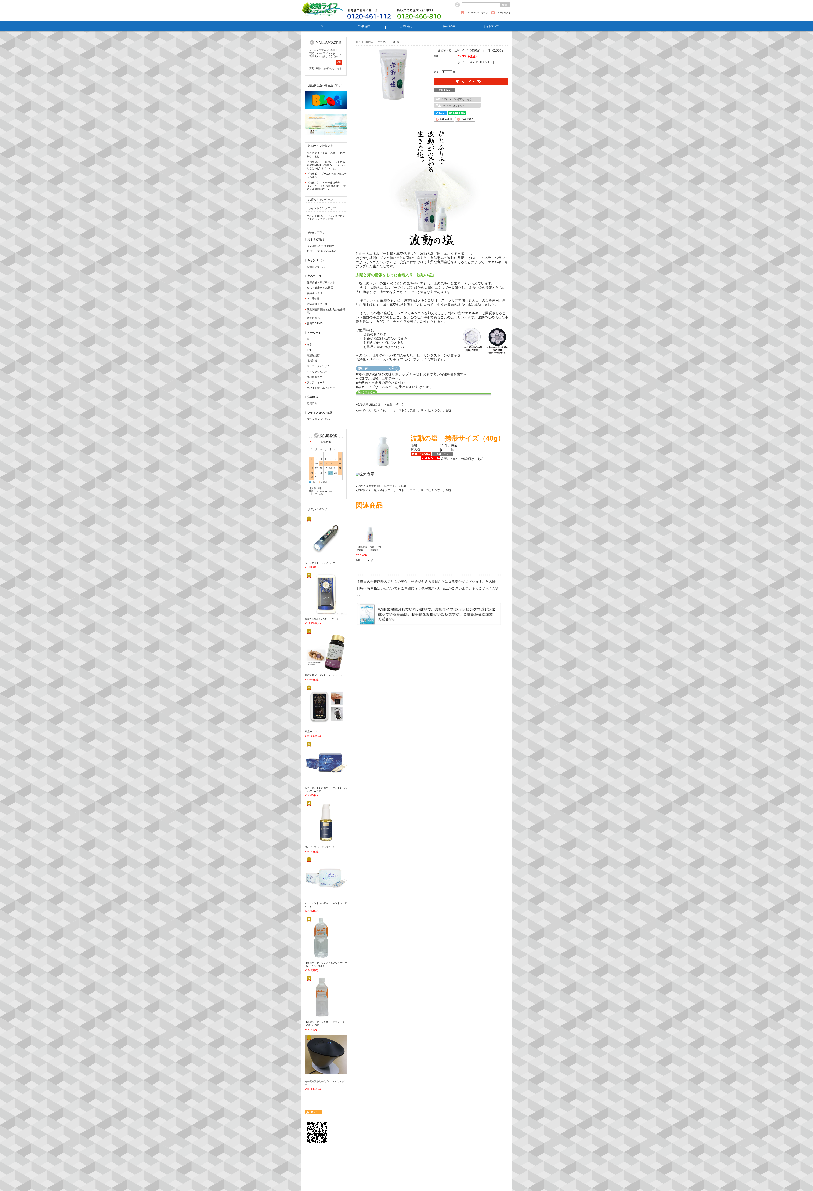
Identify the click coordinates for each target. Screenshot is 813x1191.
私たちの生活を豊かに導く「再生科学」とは (326, 154)
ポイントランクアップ (322, 208)
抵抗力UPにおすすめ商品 (321, 251)
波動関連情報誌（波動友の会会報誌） (326, 311)
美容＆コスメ (314, 293)
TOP (321, 26)
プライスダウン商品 (318, 419)
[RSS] (313, 1112)
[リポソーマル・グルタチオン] (318, 841)
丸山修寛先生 (314, 377)
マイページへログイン (477, 12)
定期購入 (312, 403)
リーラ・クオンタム (318, 366)
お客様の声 (448, 26)
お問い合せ (406, 26)
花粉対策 (312, 360)
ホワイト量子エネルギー (321, 387)
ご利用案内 (364, 26)
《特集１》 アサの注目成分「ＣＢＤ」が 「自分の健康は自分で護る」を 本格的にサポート (326, 186)
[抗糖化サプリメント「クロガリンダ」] (318, 669)
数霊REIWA (311, 731)
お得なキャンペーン (320, 199)
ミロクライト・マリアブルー (320, 562)
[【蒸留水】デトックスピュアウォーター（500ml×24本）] (318, 1016)
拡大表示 (366, 474)
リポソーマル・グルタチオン (320, 847)
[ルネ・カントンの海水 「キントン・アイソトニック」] (318, 897)
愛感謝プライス (316, 266)
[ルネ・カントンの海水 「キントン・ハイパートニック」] (318, 781)
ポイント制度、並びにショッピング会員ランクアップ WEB (326, 217)
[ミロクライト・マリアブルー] (318, 556)
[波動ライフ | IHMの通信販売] (322, 13)
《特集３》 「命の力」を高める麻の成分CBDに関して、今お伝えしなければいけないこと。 (326, 165)
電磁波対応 (313, 355)
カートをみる (504, 12)
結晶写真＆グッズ (317, 304)
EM (309, 349)
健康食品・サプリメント (376, 42)
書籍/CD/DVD (315, 323)
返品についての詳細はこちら (456, 99)
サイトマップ (491, 26)
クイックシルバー (317, 371)
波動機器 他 (313, 318)
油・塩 (396, 42)
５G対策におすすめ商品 (320, 245)
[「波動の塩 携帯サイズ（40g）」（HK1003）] (369, 541)
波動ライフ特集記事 (320, 145)
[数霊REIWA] (318, 725)
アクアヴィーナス (317, 382)
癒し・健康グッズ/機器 (320, 287)
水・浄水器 (313, 298)
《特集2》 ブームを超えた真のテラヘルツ (327, 175)
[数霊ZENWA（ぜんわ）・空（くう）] (318, 612)
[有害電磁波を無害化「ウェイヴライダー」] (318, 1071)
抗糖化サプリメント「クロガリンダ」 (324, 675)
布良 (309, 344)
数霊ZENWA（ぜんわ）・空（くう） (324, 619)
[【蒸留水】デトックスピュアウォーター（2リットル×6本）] (318, 956)
